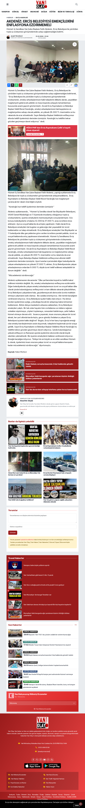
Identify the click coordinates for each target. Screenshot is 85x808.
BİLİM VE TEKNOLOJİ (66, 12)
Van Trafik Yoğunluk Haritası (55, 779)
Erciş (29, 794)
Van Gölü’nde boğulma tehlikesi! (21, 500)
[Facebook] (33, 759)
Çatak (73, 794)
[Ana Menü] (7, 4)
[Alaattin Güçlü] (13, 402)
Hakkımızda (26, 797)
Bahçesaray (12, 797)
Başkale (54, 794)
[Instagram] (40, 759)
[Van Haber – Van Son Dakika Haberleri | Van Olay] (41, 4)
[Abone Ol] (76, 85)
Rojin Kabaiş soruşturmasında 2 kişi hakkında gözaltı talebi (48, 655)
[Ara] (76, 4)
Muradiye (35, 794)
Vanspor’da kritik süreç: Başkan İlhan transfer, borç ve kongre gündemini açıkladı (49, 686)
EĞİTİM (52, 12)
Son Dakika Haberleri (17, 787)
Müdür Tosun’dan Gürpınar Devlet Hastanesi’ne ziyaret (47, 645)
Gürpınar (67, 794)
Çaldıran (48, 794)
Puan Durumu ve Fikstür (18, 783)
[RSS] (52, 759)
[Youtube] (44, 759)
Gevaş (60, 794)
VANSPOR (6, 12)
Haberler (10, 17)
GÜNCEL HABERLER (30, 631)
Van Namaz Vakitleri (17, 779)
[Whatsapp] (48, 759)
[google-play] (52, 765)
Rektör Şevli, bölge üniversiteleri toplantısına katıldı (46, 665)
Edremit (24, 794)
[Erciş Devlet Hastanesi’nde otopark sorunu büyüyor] (60, 461)
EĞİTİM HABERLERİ (30, 671)
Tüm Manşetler (51, 783)
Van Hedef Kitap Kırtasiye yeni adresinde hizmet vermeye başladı (48, 675)
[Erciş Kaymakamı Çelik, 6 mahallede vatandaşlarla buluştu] (60, 434)
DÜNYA (79, 12)
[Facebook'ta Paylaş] (8, 85)
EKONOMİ (34, 12)
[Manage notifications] (80, 804)
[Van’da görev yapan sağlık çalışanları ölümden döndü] (60, 488)
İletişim (33, 797)
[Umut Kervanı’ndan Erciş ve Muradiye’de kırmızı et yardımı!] (25, 461)
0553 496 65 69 (43, 747)
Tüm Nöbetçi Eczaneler (43, 709)
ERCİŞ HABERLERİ (22, 17)
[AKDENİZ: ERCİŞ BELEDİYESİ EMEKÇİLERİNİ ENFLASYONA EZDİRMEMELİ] (43, 62)
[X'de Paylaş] (12, 85)
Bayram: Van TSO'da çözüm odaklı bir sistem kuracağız (47, 635)
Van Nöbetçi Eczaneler (18, 775)
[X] (37, 759)
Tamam (77, 805)
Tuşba (18, 794)
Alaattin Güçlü (26, 401)
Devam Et (23, 409)
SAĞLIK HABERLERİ (30, 642)
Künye (39, 797)
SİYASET (24, 12)
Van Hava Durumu (52, 775)
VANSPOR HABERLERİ (31, 681)
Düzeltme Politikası (59, 797)
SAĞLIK (44, 12)
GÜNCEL (15, 12)
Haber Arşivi (50, 787)
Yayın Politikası (47, 797)
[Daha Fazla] (20, 85)
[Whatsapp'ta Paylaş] (16, 85)
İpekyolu (12, 794)
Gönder (13, 532)
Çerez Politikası (42, 799)
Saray (19, 797)
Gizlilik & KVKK (71, 797)
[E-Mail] (21, 413)
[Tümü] (76, 625)
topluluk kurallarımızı (27, 539)
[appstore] (33, 765)
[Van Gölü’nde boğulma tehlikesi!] (25, 488)
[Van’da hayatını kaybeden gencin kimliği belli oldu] (25, 434)
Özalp (42, 794)
